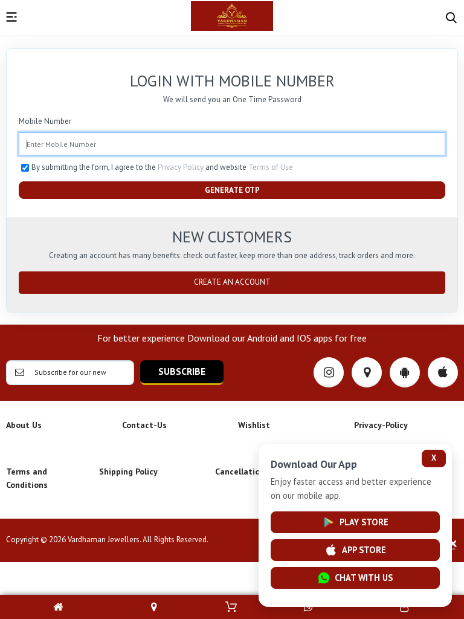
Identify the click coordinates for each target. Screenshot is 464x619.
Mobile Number (45, 121)
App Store (364, 550)
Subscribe (181, 371)
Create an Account (232, 282)
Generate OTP (232, 190)
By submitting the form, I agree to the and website (162, 167)
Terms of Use (270, 167)
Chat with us (364, 577)
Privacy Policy (181, 167)
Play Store (364, 522)
